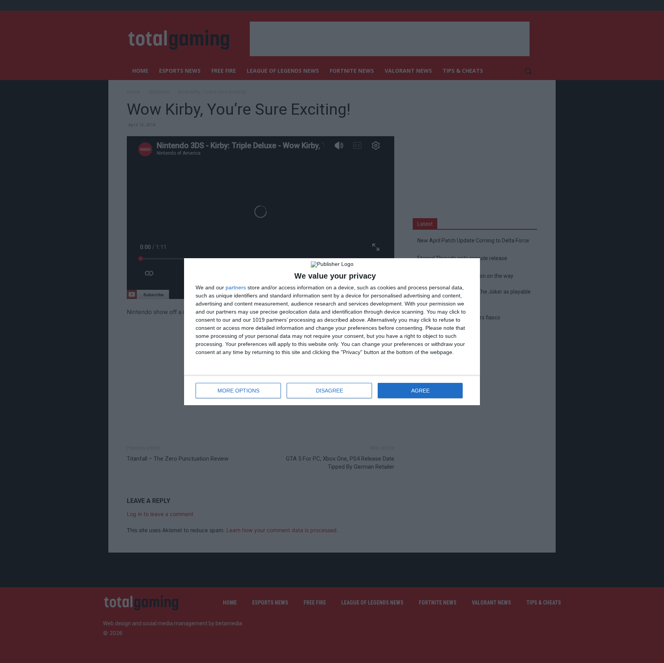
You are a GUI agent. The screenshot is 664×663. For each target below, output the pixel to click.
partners (236, 287)
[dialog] (332, 331)
